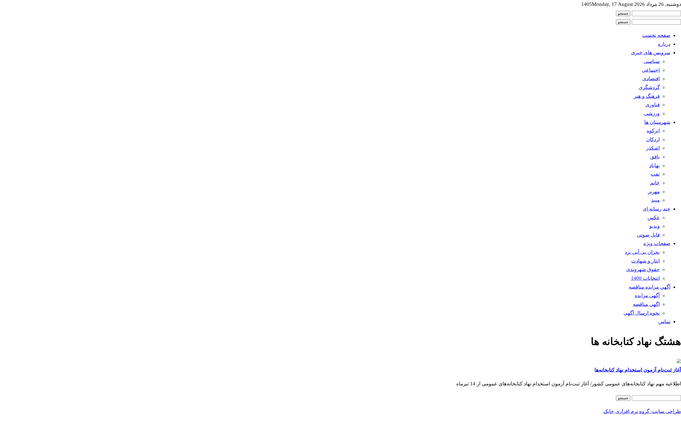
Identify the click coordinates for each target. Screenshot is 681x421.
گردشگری (649, 87)
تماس (664, 321)
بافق (655, 156)
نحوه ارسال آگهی (642, 313)
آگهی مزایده (647, 295)
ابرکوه (653, 130)
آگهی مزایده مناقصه (649, 287)
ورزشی (652, 113)
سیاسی (652, 61)
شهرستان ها (657, 122)
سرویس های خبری (650, 52)
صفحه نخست (656, 35)
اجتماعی (651, 70)
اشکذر (653, 148)
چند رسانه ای (656, 209)
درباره (664, 44)
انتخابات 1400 (645, 278)
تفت (655, 174)
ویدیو (654, 226)
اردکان (653, 139)
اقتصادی (651, 78)
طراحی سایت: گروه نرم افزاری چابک (642, 411)
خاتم (655, 183)
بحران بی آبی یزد (642, 252)
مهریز (654, 191)
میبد (655, 200)
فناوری (652, 104)
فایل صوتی (648, 235)
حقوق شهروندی (643, 269)
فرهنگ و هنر (647, 96)
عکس (653, 217)
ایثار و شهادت (645, 261)
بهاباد (654, 165)
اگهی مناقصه (646, 304)
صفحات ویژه (656, 243)
